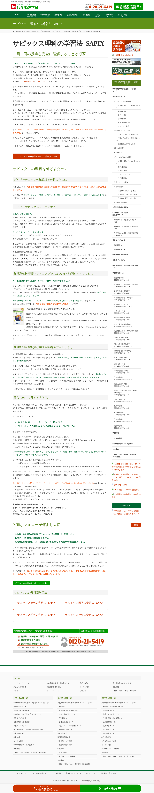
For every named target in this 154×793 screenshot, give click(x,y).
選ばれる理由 (84, 683)
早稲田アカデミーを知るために (129, 134)
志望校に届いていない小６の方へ (128, 106)
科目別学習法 (62, 733)
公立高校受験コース (66, 722)
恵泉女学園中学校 (123, 358)
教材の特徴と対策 (124, 122)
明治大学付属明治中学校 (123, 345)
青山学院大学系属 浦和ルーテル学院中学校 (126, 393)
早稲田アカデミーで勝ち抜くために (128, 139)
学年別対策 (122, 119)
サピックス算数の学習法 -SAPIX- (36, 602)
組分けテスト (29, 81)
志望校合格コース (120, 249)
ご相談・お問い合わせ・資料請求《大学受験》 (118, 756)
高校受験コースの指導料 (66, 756)
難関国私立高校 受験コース (68, 710)
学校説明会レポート (120, 273)
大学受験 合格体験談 (108, 741)
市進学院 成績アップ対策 (127, 191)
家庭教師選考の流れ (54, 687)
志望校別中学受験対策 (120, 207)
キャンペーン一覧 (53, 691)
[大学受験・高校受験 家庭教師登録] (126, 497)
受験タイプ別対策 (119, 240)
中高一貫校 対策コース (67, 714)
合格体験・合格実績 (64, 741)
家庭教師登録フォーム (74, 773)
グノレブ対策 (122, 170)
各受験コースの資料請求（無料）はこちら (30, 583)
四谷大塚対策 (119, 148)
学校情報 (116, 433)
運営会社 (59, 773)
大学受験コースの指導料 (110, 749)
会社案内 (116, 687)
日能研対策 (118, 152)
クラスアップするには (126, 174)
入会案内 (116, 449)
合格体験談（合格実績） (121, 254)
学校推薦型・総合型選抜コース (114, 718)
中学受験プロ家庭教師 (120, 214)
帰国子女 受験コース (66, 729)
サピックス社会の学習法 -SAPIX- (84, 614)
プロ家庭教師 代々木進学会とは (58, 683)
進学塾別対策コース (120, 96)
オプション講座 (123, 126)
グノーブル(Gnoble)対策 (122, 157)
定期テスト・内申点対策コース (70, 726)
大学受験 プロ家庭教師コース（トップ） (119, 703)
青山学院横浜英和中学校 (123, 292)
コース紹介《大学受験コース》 (112, 706)
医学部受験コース (109, 722)
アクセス (17, 691)
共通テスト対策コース (111, 714)
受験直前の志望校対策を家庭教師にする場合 (126, 234)
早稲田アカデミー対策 (122, 130)
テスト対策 (122, 115)
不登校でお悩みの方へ (65, 745)
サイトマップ (90, 773)
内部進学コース (108, 733)
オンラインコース (109, 729)
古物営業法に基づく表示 (107, 773)
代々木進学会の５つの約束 (122, 683)
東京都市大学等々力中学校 (124, 299)
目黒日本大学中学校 (123, 305)
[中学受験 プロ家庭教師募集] (125, 490)
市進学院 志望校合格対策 (127, 198)
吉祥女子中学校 (123, 312)
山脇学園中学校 (123, 400)
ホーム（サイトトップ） (22, 683)
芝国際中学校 (123, 279)
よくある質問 (117, 438)
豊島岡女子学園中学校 (123, 319)
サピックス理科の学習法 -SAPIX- (36, 614)
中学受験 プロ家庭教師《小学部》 (125, 90)
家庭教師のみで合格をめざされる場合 (126, 221)
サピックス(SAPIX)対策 (122, 101)
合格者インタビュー (120, 260)
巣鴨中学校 (123, 407)
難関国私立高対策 (63, 737)
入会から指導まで (20, 687)
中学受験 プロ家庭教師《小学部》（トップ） (32, 703)
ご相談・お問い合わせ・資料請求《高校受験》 (74, 764)
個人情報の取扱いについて (42, 773)
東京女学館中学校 (123, 385)
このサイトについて (22, 773)
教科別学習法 (122, 167)
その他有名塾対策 (120, 202)
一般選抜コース (108, 710)
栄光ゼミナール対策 (121, 182)
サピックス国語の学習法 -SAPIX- (84, 602)
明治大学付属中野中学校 (123, 352)
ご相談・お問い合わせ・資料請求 (124, 691)
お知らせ (82, 691)
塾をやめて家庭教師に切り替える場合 (126, 227)
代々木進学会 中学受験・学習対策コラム (125, 266)
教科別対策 (122, 111)
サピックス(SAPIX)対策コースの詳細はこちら (36, 156)
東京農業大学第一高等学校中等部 (126, 285)
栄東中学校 (123, 427)
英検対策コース (64, 718)
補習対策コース (119, 245)
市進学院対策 (119, 187)
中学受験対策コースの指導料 (123, 444)
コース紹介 (61, 706)
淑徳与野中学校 (123, 365)
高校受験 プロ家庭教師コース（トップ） (75, 703)
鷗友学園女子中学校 (123, 339)
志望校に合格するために (126, 144)
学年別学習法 (122, 178)
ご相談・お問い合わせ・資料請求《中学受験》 (124, 456)
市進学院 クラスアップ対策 (127, 194)
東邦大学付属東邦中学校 (123, 325)
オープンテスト (42, 81)
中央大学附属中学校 (123, 372)
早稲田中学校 (123, 414)
